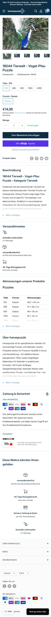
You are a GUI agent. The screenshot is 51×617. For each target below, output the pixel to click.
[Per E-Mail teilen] (46, 158)
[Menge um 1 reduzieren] (5, 125)
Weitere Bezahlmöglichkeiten (25, 149)
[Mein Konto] (41, 11)
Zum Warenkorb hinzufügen (25, 135)
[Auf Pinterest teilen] (36, 158)
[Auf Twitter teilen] (41, 158)
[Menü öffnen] (4, 11)
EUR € (21, 573)
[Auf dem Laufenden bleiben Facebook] (4, 586)
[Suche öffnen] (35, 11)
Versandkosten (20, 113)
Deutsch (7, 573)
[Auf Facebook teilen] (31, 158)
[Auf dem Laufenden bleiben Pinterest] (14, 586)
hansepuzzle (8, 74)
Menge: (6, 120)
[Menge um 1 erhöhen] (22, 125)
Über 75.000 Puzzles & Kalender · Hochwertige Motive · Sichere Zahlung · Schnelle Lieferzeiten (25, 3)
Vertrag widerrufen (37, 612)
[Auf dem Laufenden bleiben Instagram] (9, 586)
